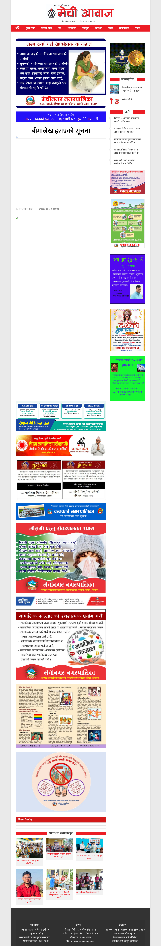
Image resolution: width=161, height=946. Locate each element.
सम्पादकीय (124, 28)
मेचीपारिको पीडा (128, 100)
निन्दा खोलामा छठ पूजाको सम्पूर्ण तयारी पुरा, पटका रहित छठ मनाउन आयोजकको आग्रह (132, 92)
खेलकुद (85, 28)
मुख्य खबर (30, 28)
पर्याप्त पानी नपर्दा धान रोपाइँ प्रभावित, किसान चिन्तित (124, 162)
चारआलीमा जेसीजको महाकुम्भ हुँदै (87, 892)
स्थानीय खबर (46, 28)
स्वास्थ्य (98, 28)
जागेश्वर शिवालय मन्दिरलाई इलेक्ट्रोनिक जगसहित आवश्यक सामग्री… (59, 895)
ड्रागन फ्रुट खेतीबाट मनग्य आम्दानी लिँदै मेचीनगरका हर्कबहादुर (127, 130)
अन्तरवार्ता (72, 28)
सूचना (137, 28)
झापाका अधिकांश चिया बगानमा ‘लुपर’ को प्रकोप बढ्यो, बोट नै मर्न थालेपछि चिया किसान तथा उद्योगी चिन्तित (127, 154)
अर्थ (59, 28)
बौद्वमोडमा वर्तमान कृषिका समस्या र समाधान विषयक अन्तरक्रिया (127, 141)
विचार (110, 28)
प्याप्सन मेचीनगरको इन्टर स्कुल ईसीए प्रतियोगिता (29, 862)
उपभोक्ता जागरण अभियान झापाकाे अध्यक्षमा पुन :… (59, 855)
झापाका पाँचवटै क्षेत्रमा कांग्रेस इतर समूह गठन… (29, 900)
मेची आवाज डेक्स (26, 209)
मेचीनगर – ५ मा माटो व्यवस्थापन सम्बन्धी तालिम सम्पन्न (126, 120)
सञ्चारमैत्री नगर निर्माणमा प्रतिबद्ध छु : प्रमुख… (89, 857)
